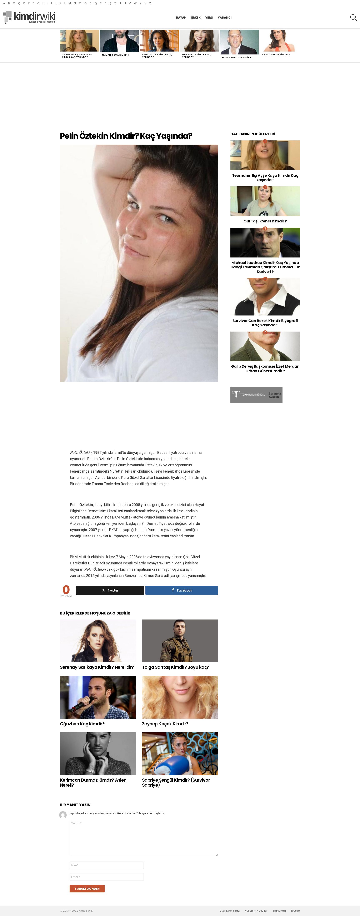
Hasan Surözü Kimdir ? (236, 57)
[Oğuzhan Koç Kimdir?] (98, 697)
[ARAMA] (353, 17)
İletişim (295, 910)
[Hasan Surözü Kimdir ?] (239, 42)
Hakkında (279, 910)
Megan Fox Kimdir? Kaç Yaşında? (197, 56)
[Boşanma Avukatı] (256, 402)
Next (298, 46)
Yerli (209, 17)
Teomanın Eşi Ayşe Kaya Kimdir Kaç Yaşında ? (77, 56)
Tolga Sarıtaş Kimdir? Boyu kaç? (175, 667)
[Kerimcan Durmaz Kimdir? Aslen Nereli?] (98, 753)
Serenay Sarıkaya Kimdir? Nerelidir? (97, 667)
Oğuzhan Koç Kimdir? (82, 724)
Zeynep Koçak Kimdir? (165, 724)
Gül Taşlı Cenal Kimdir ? (265, 221)
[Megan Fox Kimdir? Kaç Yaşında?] (199, 41)
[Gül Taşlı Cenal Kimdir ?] (265, 201)
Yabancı (224, 17)
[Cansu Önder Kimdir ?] (279, 41)
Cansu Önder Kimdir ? (276, 54)
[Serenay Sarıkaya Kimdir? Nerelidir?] (98, 640)
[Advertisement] (180, 94)
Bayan (181, 17)
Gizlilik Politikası (230, 910)
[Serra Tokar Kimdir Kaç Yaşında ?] (159, 41)
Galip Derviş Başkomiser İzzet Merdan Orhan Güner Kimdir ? (265, 368)
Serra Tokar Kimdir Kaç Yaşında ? (157, 56)
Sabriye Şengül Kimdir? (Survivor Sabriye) (176, 782)
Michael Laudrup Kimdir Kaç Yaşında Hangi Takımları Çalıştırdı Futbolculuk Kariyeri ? (265, 267)
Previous (62, 46)
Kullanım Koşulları (256, 910)
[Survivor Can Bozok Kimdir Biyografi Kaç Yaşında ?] (265, 296)
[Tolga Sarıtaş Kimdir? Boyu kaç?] (180, 640)
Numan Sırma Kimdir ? (115, 55)
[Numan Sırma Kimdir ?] (119, 41)
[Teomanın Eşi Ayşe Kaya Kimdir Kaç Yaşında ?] (79, 41)
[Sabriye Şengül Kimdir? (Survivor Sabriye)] (180, 753)
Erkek (196, 17)
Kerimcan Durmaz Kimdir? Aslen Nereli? (93, 782)
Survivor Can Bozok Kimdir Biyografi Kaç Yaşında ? (265, 323)
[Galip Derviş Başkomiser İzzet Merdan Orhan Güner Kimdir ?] (265, 346)
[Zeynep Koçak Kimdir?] (180, 697)
